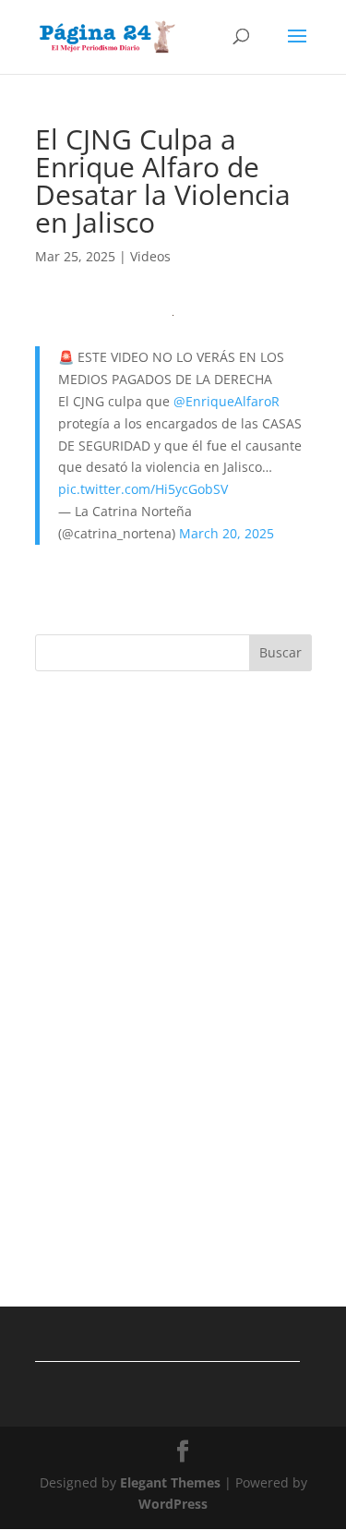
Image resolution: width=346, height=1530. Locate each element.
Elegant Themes (170, 1482)
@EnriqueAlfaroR (226, 401)
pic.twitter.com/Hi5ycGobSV (143, 489)
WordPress (173, 1503)
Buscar (280, 652)
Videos (150, 256)
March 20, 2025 (226, 533)
